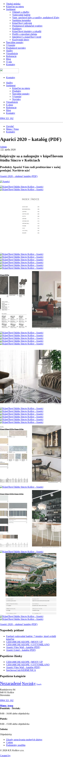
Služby (9, 50)
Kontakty (10, 64)
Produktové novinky (16, 48)
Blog (8, 59)
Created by (5, 755)
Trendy (39, 684)
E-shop (9, 104)
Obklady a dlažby (20, 12)
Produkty (16, 91)
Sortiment (10, 9)
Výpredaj (10, 45)
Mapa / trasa (6, 705)
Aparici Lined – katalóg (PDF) (21, 650)
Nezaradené (10, 683)
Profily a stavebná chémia (24, 34)
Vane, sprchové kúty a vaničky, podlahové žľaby (35, 17)
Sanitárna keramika (21, 20)
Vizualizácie (12, 53)
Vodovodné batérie (21, 14)
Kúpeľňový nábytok (22, 23)
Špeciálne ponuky (14, 42)
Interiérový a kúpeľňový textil (26, 37)
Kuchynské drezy (20, 39)
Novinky (16, 99)
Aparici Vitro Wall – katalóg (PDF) (23, 647)
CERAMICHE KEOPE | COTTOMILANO (28, 644)
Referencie (11, 56)
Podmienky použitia (15, 745)
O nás (9, 61)
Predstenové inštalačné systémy (27, 26)
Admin (3, 147)
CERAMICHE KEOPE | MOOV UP (24, 641)
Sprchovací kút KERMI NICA (21, 670)
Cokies (9, 742)
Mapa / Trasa (12, 129)
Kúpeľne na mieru (15, 6)
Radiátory (17, 28)
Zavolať (10, 126)
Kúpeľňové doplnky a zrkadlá (26, 31)
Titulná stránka (13, 3)
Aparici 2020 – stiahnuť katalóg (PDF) (18, 176)
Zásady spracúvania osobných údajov (24, 739)
